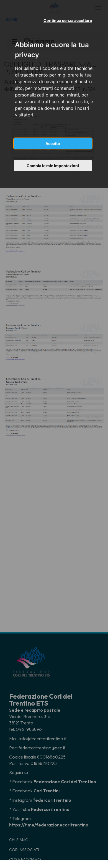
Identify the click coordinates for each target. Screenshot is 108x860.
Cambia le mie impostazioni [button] (53, 165)
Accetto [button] (52, 143)
